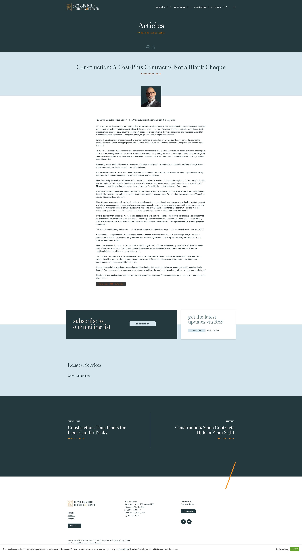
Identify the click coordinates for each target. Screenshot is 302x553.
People (71, 513)
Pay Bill (74, 526)
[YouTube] (189, 521)
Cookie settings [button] (282, 549)
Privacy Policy (119, 540)
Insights (71, 519)
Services (71, 516)
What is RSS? (213, 330)
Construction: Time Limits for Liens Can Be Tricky (97, 430)
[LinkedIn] (183, 521)
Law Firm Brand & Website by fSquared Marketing (84, 543)
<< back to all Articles (151, 33)
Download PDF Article (111, 284)
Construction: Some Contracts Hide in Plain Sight (204, 430)
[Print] (148, 48)
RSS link (197, 331)
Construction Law (79, 375)
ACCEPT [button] (294, 549)
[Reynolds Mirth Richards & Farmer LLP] (82, 7)
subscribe (142, 323)
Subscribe (188, 511)
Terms (128, 540)
